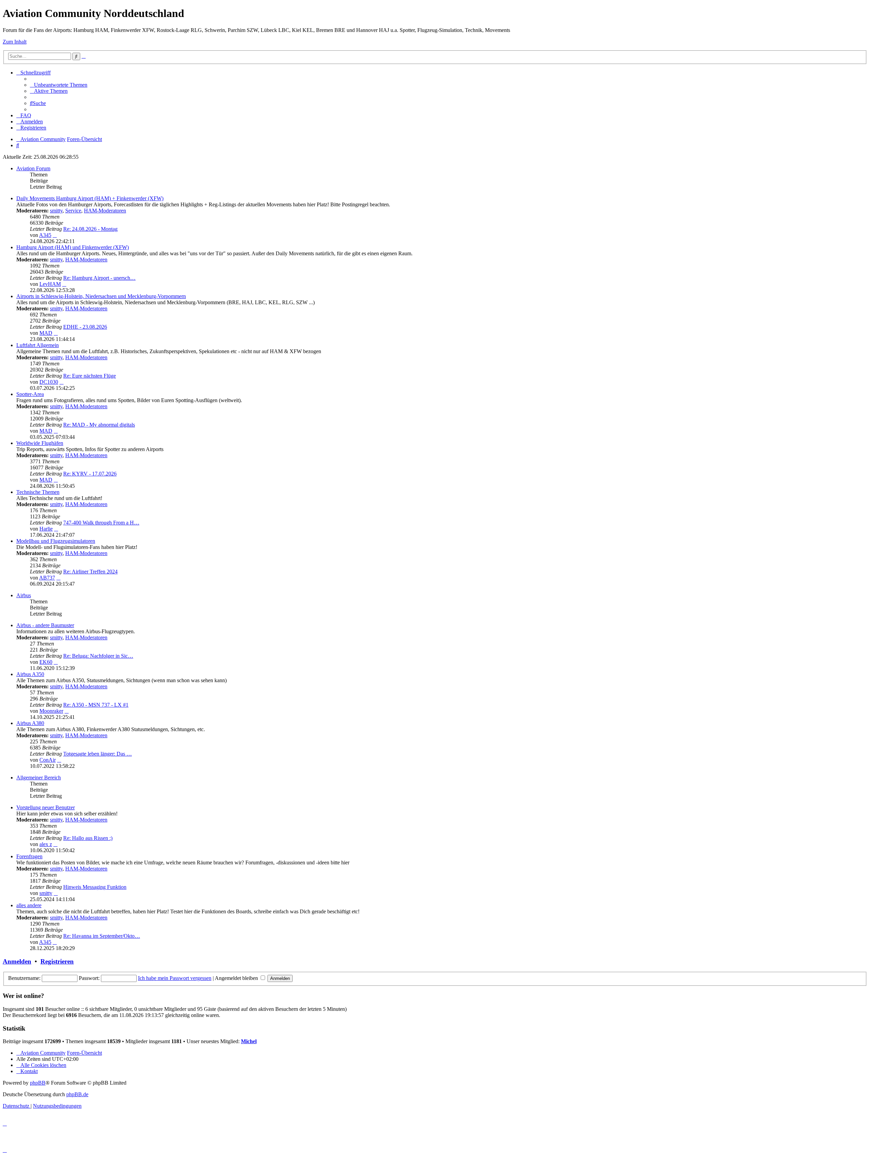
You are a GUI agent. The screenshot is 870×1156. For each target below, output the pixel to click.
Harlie (46, 529)
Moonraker (51, 711)
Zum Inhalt (15, 42)
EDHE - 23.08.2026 (85, 327)
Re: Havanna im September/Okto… (101, 936)
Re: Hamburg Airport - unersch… (99, 278)
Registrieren (57, 961)
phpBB (38, 1083)
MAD (45, 333)
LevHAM (50, 284)
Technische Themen (37, 492)
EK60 (45, 662)
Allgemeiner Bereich (38, 777)
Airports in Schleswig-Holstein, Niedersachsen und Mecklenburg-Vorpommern (101, 296)
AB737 (47, 578)
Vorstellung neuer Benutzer (45, 807)
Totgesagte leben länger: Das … (97, 754)
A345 (45, 235)
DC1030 (48, 382)
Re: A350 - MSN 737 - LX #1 (95, 705)
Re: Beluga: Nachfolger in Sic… (98, 656)
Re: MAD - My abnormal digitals (99, 425)
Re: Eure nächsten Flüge (89, 376)
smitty (56, 210)
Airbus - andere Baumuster (45, 625)
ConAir (47, 760)
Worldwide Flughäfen (39, 443)
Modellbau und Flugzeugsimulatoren (55, 541)
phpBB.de (77, 1094)
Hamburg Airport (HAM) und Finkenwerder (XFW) (72, 247)
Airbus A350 (30, 674)
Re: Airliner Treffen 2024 (90, 571)
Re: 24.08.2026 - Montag (90, 229)
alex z (45, 844)
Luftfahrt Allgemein (37, 345)
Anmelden (17, 961)
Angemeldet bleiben (237, 978)
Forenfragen (29, 856)
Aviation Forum (33, 168)
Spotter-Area (30, 394)
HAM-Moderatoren (105, 210)
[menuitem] (58, 85)
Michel (249, 1041)
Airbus (23, 595)
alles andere (28, 905)
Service (73, 210)
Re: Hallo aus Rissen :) (87, 838)
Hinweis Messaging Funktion (94, 887)
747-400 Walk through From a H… (101, 522)
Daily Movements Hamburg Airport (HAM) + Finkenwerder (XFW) (89, 198)
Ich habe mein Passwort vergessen (174, 978)
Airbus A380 (30, 723)
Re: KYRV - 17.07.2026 (90, 474)
